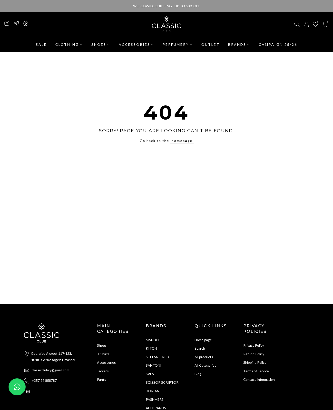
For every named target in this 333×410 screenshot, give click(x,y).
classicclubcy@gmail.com (50, 370)
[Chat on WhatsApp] (17, 386)
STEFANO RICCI (159, 357)
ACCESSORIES (134, 44)
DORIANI (153, 391)
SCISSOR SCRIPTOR (162, 382)
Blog (198, 374)
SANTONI (153, 365)
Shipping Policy (254, 362)
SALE (41, 44)
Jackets (103, 371)
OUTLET (210, 44)
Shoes (102, 345)
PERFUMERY (176, 44)
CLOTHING (67, 44)
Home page (203, 340)
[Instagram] (7, 23)
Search (200, 348)
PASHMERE (155, 399)
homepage (182, 141)
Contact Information (259, 379)
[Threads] (25, 23)
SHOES (98, 44)
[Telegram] (16, 23)
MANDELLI (154, 340)
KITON (151, 348)
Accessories (106, 362)
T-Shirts (103, 354)
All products (204, 357)
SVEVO (151, 374)
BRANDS (237, 44)
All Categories (205, 365)
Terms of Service (256, 371)
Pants (101, 379)
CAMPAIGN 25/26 (278, 44)
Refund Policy (253, 354)
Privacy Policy (253, 345)
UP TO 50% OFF (187, 6)
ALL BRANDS (156, 408)
